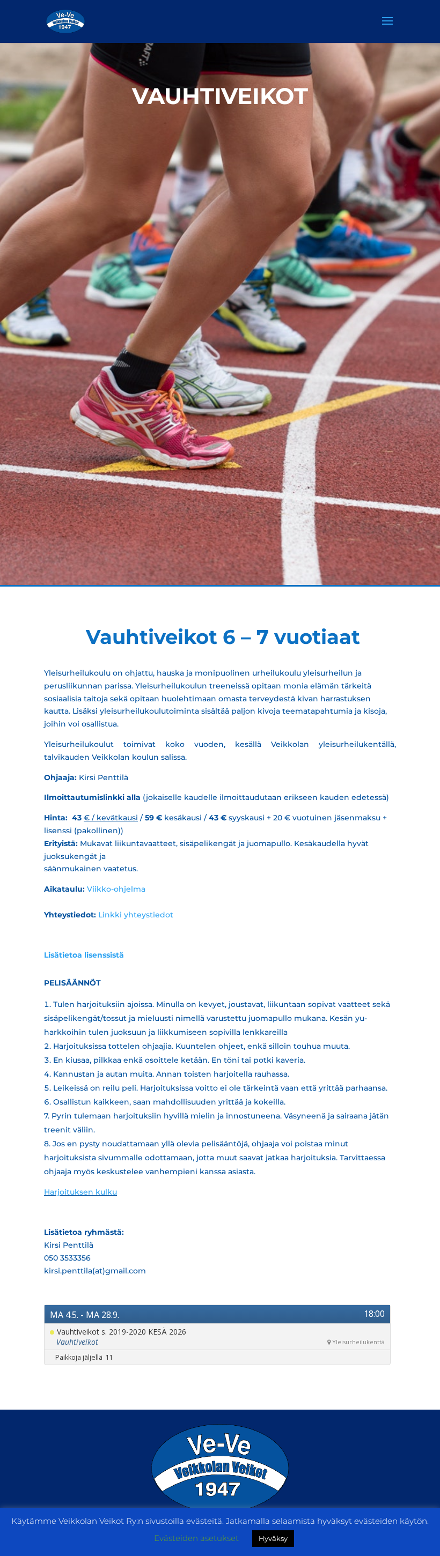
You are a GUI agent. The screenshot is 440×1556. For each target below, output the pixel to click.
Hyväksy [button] (273, 1538)
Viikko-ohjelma (116, 889)
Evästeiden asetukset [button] (196, 1538)
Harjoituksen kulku (80, 1192)
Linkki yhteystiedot (135, 915)
